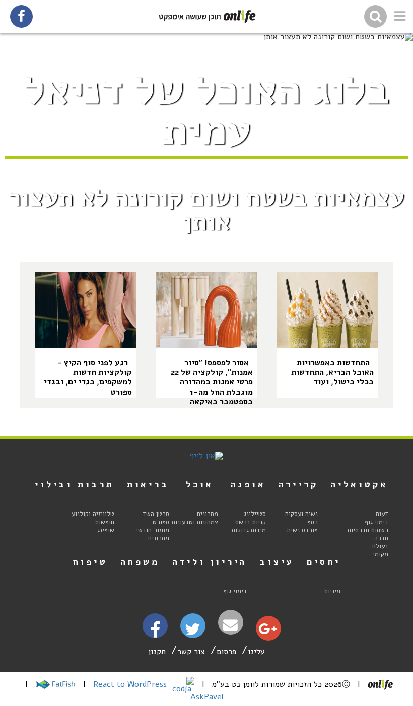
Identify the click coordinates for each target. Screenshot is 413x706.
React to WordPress (131, 684)
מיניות (332, 591)
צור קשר (191, 651)
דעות (382, 514)
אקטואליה (359, 484)
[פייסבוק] (155, 633)
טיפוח (90, 562)
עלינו (256, 651)
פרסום (226, 651)
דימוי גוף (376, 522)
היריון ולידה (209, 562)
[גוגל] (268, 631)
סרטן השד (156, 514)
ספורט (161, 522)
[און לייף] (206, 455)
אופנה (248, 484)
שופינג (105, 530)
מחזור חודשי (152, 530)
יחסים (323, 562)
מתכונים (207, 514)
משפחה (140, 562)
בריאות (148, 484)
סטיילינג (255, 514)
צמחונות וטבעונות (195, 522)
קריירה (298, 484)
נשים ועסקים (301, 514)
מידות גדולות (249, 530)
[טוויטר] (192, 632)
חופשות (104, 522)
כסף (312, 522)
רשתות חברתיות (368, 530)
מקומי (380, 554)
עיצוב (276, 562)
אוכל (200, 484)
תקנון (157, 651)
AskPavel (206, 696)
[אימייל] (231, 625)
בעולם (380, 546)
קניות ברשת (250, 522)
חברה (381, 538)
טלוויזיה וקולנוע (93, 514)
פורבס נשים (302, 530)
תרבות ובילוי (74, 484)
